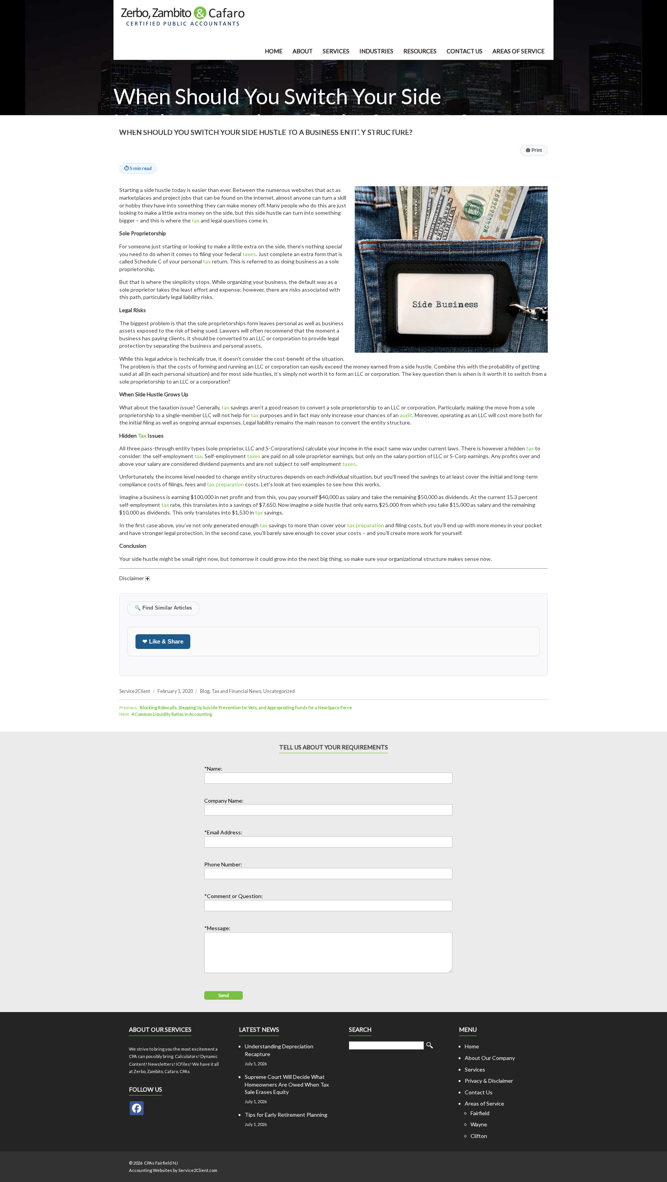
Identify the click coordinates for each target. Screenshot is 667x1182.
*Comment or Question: (233, 896)
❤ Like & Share (162, 641)
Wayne (479, 1124)
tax (196, 220)
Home (274, 51)
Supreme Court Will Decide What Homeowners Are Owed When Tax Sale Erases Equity (287, 1084)
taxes (249, 254)
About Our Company (490, 1058)
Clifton (479, 1136)
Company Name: (224, 800)
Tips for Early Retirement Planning (286, 1114)
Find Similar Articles (163, 608)
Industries (376, 51)
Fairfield (480, 1113)
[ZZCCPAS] (137, 1108)
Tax (142, 435)
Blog (205, 691)
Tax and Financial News (236, 691)
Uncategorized (279, 691)
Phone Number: (223, 864)
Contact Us (464, 51)
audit (406, 415)
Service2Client (134, 691)
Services (336, 51)
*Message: (217, 928)
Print (534, 150)
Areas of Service (519, 51)
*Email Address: (223, 832)
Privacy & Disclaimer (489, 1080)
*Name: (213, 768)
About (303, 51)
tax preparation (225, 484)
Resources (420, 51)
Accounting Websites (150, 1170)
